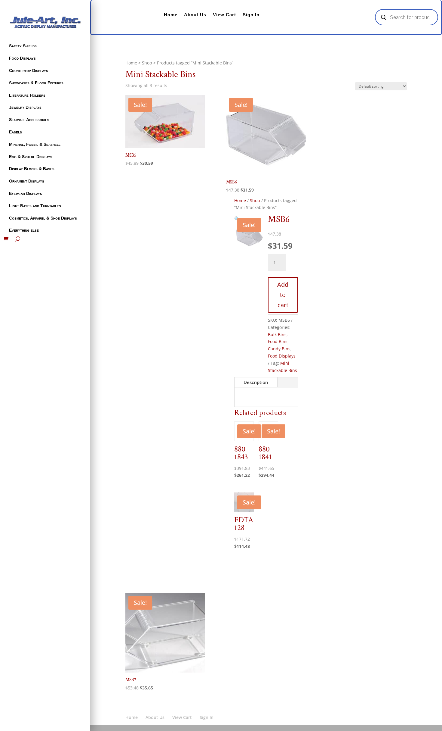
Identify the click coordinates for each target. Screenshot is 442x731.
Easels (15, 132)
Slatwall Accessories (29, 119)
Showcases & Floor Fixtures (36, 82)
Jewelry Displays (25, 107)
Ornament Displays (26, 181)
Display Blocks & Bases (31, 168)
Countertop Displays (28, 70)
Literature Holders (27, 95)
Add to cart (282, 294)
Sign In (251, 14)
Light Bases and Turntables (35, 205)
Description (256, 382)
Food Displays (22, 58)
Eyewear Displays (25, 193)
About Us (195, 14)
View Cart (224, 14)
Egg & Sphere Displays (30, 156)
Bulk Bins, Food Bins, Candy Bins (279, 342)
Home (170, 14)
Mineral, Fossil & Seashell (34, 144)
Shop (147, 63)
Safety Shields (23, 45)
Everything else (24, 230)
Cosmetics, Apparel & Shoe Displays (43, 218)
